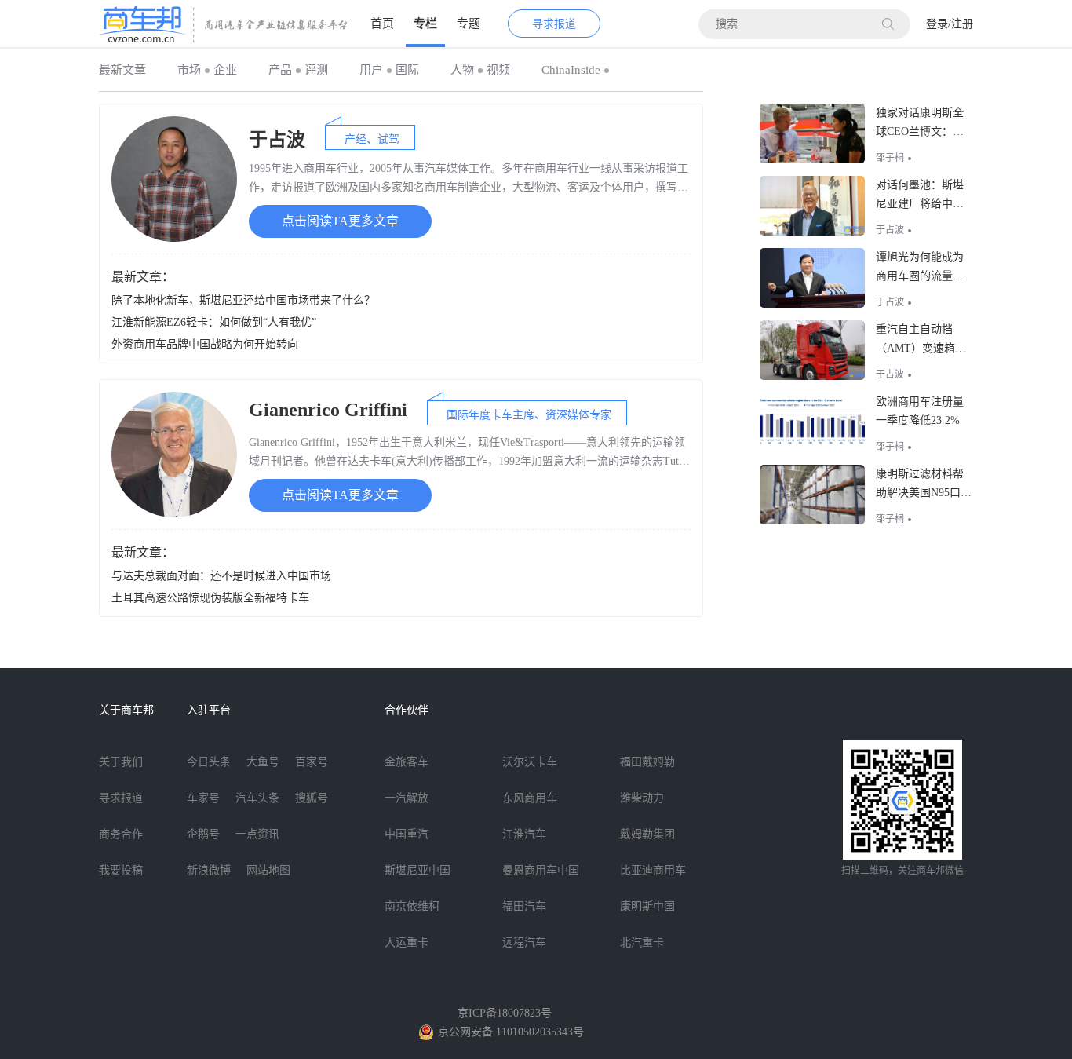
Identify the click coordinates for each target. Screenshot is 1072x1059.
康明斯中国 (647, 906)
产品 (280, 70)
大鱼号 (262, 762)
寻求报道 (554, 24)
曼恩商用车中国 (540, 870)
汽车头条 (257, 798)
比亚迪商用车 (653, 870)
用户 (371, 70)
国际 (407, 70)
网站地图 (268, 870)
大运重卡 (406, 942)
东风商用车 (529, 798)
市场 (189, 70)
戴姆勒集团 (647, 834)
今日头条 (209, 762)
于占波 (277, 140)
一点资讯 (257, 834)
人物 (462, 70)
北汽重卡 (642, 942)
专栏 (425, 23)
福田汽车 (524, 906)
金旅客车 (406, 762)
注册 (962, 24)
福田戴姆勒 (647, 762)
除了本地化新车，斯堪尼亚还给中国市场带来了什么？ (243, 300)
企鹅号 (203, 834)
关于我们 (121, 762)
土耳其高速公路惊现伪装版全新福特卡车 (210, 598)
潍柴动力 (642, 798)
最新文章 (122, 70)
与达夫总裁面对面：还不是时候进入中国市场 (221, 576)
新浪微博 (209, 870)
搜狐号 (311, 798)
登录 (937, 24)
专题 (468, 23)
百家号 (311, 762)
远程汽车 (524, 942)
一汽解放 (406, 798)
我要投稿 (121, 870)
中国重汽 (406, 834)
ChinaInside (570, 70)
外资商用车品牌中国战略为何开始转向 (204, 344)
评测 (316, 70)
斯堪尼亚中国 (417, 870)
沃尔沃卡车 (529, 762)
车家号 (203, 798)
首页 (382, 23)
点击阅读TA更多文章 (340, 221)
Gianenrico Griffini (328, 410)
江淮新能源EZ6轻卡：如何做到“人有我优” (213, 322)
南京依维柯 (412, 906)
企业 (225, 70)
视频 (498, 70)
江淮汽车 (524, 834)
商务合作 (121, 834)
